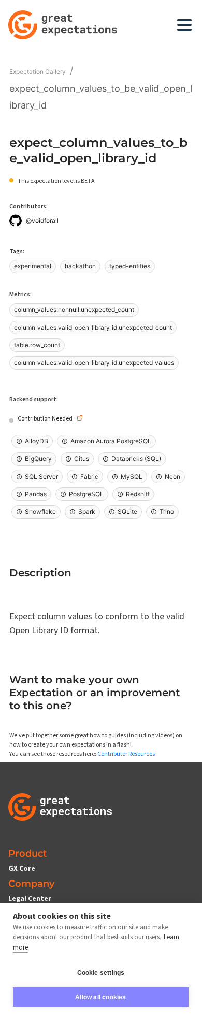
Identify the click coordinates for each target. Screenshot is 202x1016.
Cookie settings (101, 973)
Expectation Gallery (37, 71)
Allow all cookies (100, 997)
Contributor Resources (126, 754)
